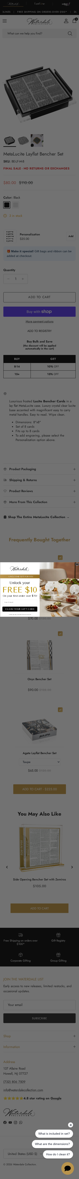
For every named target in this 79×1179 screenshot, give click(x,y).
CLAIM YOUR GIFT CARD (19, 609)
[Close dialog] (77, 564)
